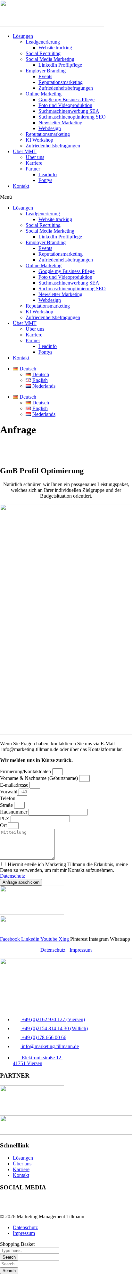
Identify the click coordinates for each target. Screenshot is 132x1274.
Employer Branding (46, 70)
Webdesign (49, 128)
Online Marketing (44, 93)
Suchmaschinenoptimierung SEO (72, 117)
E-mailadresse (14, 785)
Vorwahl (9, 791)
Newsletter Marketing (60, 122)
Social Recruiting (43, 53)
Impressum (81, 950)
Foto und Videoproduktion (65, 105)
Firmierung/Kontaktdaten (26, 771)
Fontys (45, 180)
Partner (33, 168)
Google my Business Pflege (66, 99)
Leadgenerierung (43, 42)
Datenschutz (12, 876)
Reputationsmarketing (60, 82)
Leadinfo (47, 174)
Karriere (34, 163)
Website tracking (55, 47)
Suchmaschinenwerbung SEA (68, 111)
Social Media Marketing (50, 59)
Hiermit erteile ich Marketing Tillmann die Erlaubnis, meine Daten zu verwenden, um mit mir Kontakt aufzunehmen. (64, 870)
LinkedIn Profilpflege (60, 65)
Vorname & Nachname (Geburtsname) (39, 778)
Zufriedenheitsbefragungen (65, 88)
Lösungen (23, 36)
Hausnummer (14, 812)
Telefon (8, 798)
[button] (66, 197)
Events (45, 76)
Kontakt (21, 186)
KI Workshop (39, 140)
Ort (4, 825)
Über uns (35, 157)
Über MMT (25, 151)
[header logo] (52, 25)
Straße (7, 805)
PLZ (5, 818)
